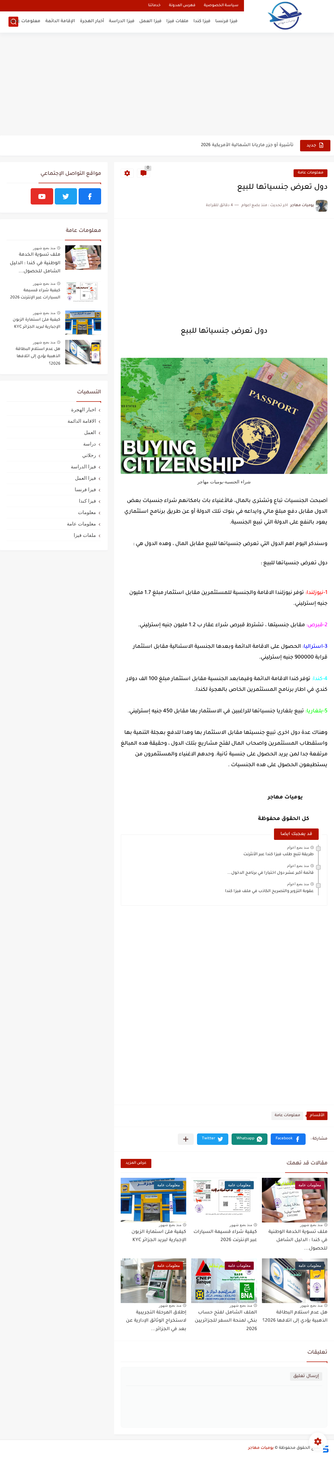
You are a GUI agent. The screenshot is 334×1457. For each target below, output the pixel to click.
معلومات (87, 512)
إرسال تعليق (306, 1376)
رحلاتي (89, 455)
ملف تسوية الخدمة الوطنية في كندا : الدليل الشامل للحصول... (297, 1241)
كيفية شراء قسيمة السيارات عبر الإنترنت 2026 (225, 1236)
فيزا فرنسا (226, 21)
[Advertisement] (167, 84)
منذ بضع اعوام (298, 847)
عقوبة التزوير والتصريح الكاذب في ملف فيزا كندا (269, 891)
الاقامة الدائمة (82, 421)
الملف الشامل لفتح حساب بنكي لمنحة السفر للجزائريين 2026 (226, 1321)
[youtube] (42, 196)
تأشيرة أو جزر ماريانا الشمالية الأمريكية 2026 (247, 145)
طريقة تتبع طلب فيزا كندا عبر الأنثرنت (278, 854)
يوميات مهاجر (261, 1448)
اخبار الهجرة (83, 409)
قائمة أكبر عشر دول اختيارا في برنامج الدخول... (270, 873)
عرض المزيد (136, 1163)
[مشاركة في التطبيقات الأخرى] (186, 1139)
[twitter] (66, 196)
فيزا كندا (201, 21)
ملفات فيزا (177, 21)
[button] (288, 1139)
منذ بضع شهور (311, 1224)
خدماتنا (154, 6)
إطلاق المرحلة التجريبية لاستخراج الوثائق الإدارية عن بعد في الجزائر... (156, 1321)
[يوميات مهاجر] (285, 15)
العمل (90, 432)
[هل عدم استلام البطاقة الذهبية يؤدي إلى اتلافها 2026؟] (83, 352)
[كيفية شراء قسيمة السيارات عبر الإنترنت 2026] (83, 293)
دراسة (89, 444)
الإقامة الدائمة (60, 21)
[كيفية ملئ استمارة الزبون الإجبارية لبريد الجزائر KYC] (83, 323)
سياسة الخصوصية (221, 6)
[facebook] (90, 196)
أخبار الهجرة (92, 21)
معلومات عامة (25, 21)
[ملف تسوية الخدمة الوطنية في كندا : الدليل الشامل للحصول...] (83, 257)
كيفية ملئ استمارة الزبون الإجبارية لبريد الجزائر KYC (158, 1236)
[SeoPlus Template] (325, 1448)
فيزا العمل (150, 21)
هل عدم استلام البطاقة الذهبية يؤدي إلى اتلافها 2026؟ (295, 1317)
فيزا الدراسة (121, 21)
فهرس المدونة (182, 6)
